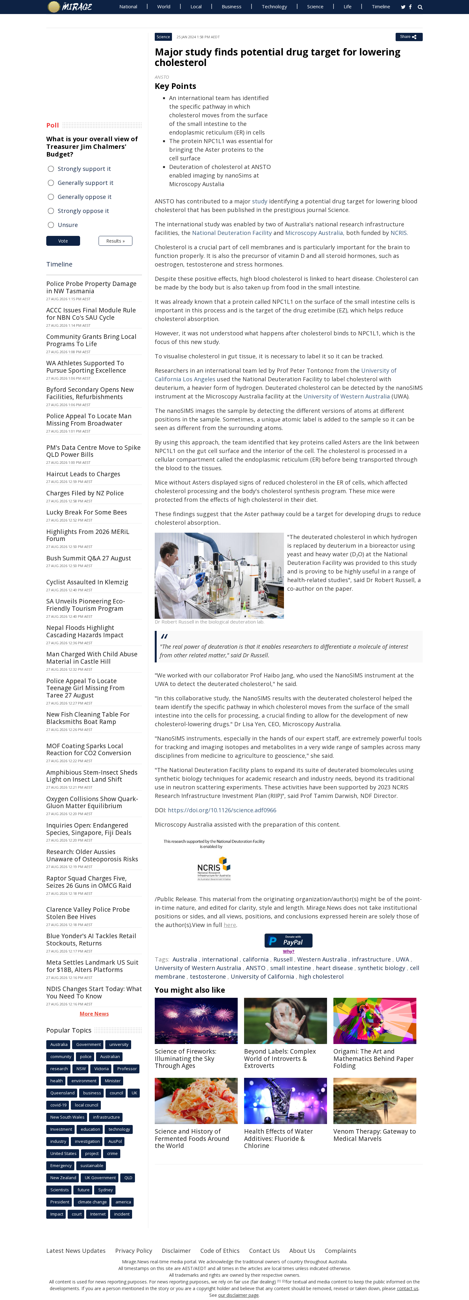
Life (348, 6)
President (59, 1202)
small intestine (290, 968)
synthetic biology (381, 968)
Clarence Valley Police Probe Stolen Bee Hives (88, 913)
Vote (63, 241)
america (123, 1202)
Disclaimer (176, 1250)
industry (58, 1141)
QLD (128, 1177)
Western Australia (322, 959)
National (128, 6)
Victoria (101, 1068)
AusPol (115, 1141)
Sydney (105, 1190)
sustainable (91, 1165)
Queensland (62, 1093)
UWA (402, 959)
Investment (61, 1129)
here (230, 925)
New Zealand (63, 1177)
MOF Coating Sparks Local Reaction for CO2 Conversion (88, 749)
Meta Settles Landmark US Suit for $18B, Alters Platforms (92, 966)
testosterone (208, 976)
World (163, 6)
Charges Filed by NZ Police (85, 493)
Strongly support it (84, 168)
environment (83, 1081)
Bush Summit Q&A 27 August (88, 558)
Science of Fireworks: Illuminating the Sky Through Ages (185, 1058)
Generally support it (86, 182)
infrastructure (371, 959)
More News (94, 1013)
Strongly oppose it (83, 211)
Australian (110, 1056)
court (77, 1214)
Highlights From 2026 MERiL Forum (88, 535)
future (84, 1190)
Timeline (381, 6)
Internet (98, 1214)
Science (315, 6)
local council (86, 1105)
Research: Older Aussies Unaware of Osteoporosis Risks (92, 855)
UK (134, 1093)
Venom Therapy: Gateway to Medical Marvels (374, 1135)
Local (196, 6)
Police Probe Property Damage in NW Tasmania (91, 287)
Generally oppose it (85, 197)
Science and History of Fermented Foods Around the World (192, 1138)
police (86, 1056)
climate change (92, 1202)
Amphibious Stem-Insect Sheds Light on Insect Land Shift (92, 776)
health (56, 1081)
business (92, 1093)
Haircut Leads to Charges (83, 474)
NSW (81, 1068)
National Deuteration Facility (232, 233)
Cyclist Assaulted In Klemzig (87, 582)
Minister (113, 1081)
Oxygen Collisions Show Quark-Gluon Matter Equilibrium (92, 802)
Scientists (59, 1190)
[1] (279, 1281)
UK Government (100, 1177)
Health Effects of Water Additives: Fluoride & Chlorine (278, 1138)
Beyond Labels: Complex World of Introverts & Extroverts (280, 1058)
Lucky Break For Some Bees (86, 512)
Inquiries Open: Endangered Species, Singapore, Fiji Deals (88, 829)
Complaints (340, 1250)
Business (232, 6)
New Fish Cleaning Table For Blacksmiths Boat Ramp (88, 718)
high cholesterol (321, 976)
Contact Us (264, 1250)
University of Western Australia (347, 396)
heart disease (334, 968)
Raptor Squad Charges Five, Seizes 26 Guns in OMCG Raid (88, 882)
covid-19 (58, 1105)
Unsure (68, 225)
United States (63, 1153)
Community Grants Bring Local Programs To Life (91, 340)
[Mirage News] (73, 7)
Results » (115, 241)
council (116, 1093)
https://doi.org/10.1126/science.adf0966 (222, 810)
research (59, 1068)
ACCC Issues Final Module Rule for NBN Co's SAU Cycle (91, 314)
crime (112, 1153)
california (256, 959)
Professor (127, 1068)
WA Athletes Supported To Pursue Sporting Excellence (86, 367)
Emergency (61, 1165)
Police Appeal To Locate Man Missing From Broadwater (88, 419)
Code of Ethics (220, 1250)
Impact (56, 1214)
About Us (302, 1250)
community (60, 1056)
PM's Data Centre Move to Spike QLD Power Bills (93, 451)
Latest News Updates (76, 1250)
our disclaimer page (238, 1295)
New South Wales (67, 1117)
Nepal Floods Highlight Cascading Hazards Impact (84, 631)
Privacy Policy (133, 1250)
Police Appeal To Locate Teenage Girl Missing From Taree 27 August (85, 688)
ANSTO (255, 968)
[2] (284, 1281)
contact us (408, 1288)
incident (122, 1214)
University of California (262, 976)
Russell (283, 959)
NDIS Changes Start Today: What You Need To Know (94, 992)
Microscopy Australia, (315, 233)
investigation (87, 1141)
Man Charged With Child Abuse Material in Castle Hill (92, 658)
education (90, 1129)
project (92, 1153)
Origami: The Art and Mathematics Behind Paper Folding (373, 1058)
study (259, 201)
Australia (185, 959)
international (220, 959)
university (119, 1044)
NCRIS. (399, 233)
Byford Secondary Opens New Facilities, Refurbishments (90, 393)
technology (119, 1129)
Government (88, 1044)
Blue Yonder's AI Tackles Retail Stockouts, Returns (91, 939)
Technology (274, 6)
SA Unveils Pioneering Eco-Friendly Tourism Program (85, 605)
